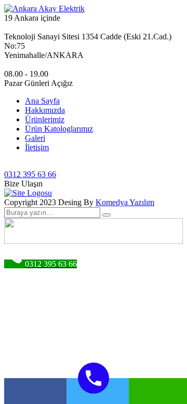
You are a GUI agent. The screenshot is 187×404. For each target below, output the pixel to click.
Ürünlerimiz (44, 119)
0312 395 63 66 (30, 174)
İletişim (37, 147)
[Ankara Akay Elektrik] (44, 8)
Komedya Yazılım (125, 202)
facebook (35, 391)
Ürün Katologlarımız (59, 128)
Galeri (35, 138)
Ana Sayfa (42, 100)
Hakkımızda (45, 110)
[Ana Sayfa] (28, 193)
